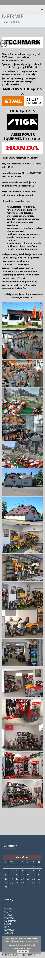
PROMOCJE (9, 917)
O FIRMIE (8, 908)
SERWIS (7, 923)
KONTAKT (8, 933)
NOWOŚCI (9, 930)
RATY (6, 926)
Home (5, 21)
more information (26, 948)
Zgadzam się (23, 951)
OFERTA (7, 911)
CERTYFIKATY (10, 920)
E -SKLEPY (9, 914)
